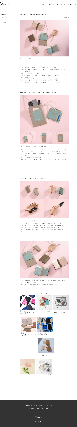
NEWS (49, 4)
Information (4, 17)
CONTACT (63, 4)
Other (2, 25)
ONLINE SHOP (73, 4)
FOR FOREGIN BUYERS (42, 408)
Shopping (3, 22)
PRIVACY (31, 408)
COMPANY (55, 4)
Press (2, 20)
